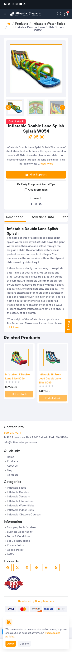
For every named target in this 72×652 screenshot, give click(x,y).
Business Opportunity (19, 532)
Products (21, 23)
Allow (10, 643)
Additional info (43, 217)
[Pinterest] (17, 4)
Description (15, 217)
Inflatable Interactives (20, 501)
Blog (9, 470)
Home (10, 457)
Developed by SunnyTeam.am (36, 601)
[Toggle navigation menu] (5, 14)
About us (12, 465)
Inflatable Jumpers (18, 496)
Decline (24, 643)
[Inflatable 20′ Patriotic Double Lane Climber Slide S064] (53, 357)
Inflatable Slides (16, 488)
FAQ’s (10, 554)
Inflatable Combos (18, 492)
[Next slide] (62, 107)
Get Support (38, 174)
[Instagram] (13, 4)
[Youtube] (20, 4)
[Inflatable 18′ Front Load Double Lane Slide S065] (19, 357)
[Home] (26, 14)
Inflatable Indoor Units (20, 510)
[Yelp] (24, 4)
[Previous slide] (8, 107)
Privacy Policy (15, 545)
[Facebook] (5, 4)
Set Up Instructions (18, 541)
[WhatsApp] (40, 204)
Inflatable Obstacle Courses (24, 514)
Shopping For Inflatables (21, 527)
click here (13, 327)
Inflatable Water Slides (48, 23)
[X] (9, 4)
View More (46, 163)
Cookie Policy (15, 550)
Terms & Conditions (18, 536)
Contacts (12, 474)
